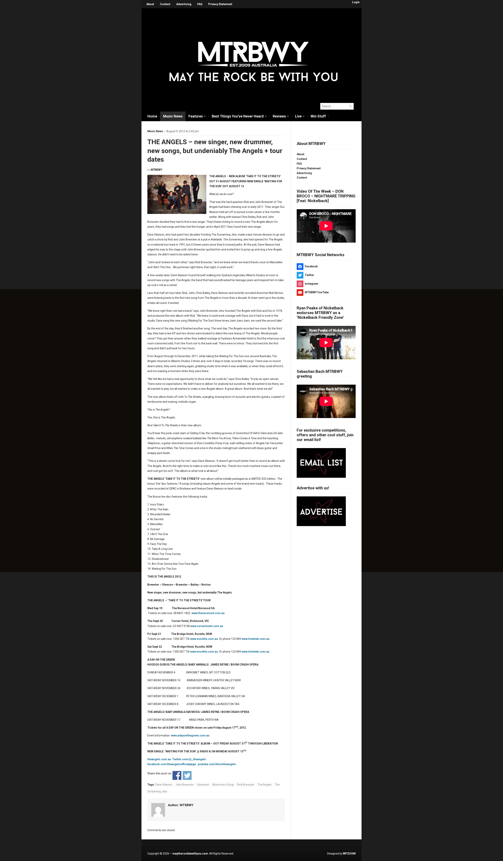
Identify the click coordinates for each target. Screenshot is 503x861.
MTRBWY (156, 169)
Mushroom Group (223, 784)
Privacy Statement (220, 4)
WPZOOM (349, 853)
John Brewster (184, 784)
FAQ (199, 4)
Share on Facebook (177, 775)
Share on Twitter (187, 775)
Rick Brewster (245, 784)
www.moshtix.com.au (204, 638)
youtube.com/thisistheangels (217, 764)
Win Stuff (318, 116)
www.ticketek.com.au (255, 638)
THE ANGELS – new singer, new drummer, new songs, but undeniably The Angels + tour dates (214, 150)
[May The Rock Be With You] (253, 53)
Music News (173, 116)
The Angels (264, 784)
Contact (165, 4)
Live (298, 116)
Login (356, 2)
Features (195, 116)
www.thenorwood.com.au (208, 613)
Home (152, 116)
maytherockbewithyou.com (190, 853)
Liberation (203, 784)
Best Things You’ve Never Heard (238, 116)
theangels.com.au (159, 759)
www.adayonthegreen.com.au (190, 735)
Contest (302, 177)
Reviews (279, 116)
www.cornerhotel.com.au (206, 626)
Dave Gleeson (163, 784)
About (150, 4)
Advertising (183, 4)
